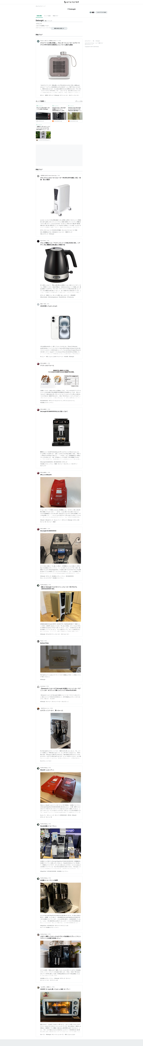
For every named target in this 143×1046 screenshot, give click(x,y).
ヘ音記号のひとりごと (44, 708)
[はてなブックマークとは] (44, 101)
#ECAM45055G (44, 400)
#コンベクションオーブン (58, 1034)
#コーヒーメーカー (56, 701)
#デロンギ (51, 95)
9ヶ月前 (59, 40)
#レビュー (42, 356)
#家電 (46, 95)
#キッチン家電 (56, 295)
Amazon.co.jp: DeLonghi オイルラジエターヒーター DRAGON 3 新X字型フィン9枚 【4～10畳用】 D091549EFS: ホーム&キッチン (75, 109)
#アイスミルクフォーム (69, 400)
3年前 (49, 409)
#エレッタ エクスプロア (46, 578)
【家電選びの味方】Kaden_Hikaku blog (48, 175)
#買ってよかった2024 (51, 356)
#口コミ (42, 95)
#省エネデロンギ (44, 233)
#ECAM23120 (50, 925)
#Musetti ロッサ (49, 520)
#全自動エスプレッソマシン (46, 402)
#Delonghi (56, 95)
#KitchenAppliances (53, 297)
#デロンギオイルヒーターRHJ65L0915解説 (50, 230)
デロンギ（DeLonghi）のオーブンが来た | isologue (43, 108)
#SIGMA (66, 356)
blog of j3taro (43, 240)
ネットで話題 (47, 15)
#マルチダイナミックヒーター (53, 634)
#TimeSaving (70, 297)
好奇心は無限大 (43, 363)
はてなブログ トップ (41, 6)
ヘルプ (96, 43)
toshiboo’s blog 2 (43, 934)
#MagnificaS (43, 871)
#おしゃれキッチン (65, 295)
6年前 (53, 986)
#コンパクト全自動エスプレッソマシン (49, 927)
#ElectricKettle (43, 297)
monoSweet (42, 686)
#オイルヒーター (65, 634)
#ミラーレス (60, 356)
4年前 (49, 584)
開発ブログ (101, 43)
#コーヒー (60, 463)
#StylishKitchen (62, 297)
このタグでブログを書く (101, 12)
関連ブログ (55, 15)
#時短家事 (73, 295)
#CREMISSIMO (63, 815)
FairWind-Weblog (43, 584)
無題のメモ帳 (43, 303)
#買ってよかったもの (70, 1034)
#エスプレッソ (67, 463)
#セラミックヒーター (74, 95)
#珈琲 (55, 463)
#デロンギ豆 (76, 520)
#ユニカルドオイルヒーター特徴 (69, 230)
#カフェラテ (43, 465)
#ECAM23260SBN (51, 871)
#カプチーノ (74, 463)
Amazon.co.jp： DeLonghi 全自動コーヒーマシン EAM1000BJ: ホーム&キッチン (59, 109)
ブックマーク (39, 105)
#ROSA (69, 815)
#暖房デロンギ (68, 232)
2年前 (48, 303)
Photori (41, 640)
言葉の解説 (39, 15)
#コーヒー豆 (43, 521)
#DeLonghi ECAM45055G (46, 462)
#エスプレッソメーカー (45, 761)
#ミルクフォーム (59, 400)
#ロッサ (57, 815)
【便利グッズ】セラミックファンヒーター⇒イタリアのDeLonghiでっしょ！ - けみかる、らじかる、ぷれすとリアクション (43, 128)
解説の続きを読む (58, 28)
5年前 (45, 640)
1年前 (58, 175)
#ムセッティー (57, 520)
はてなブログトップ (89, 44)
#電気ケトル (49, 295)
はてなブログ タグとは (89, 43)
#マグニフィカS (64, 925)
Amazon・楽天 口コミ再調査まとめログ (48, 40)
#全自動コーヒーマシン (58, 578)
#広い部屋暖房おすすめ (45, 232)
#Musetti (42, 520)
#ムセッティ (43, 815)
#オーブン (42, 1034)
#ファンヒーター (64, 95)
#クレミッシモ (50, 815)
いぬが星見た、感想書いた (45, 986)
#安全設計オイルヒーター (58, 232)
